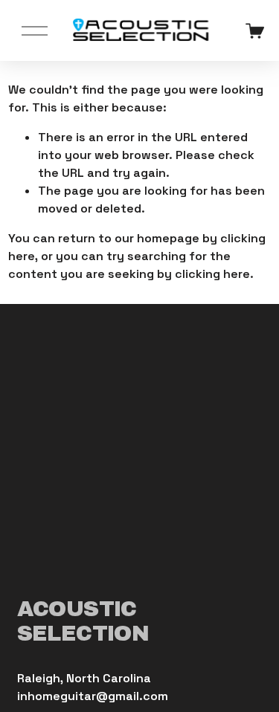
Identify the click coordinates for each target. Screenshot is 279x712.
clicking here (212, 274)
